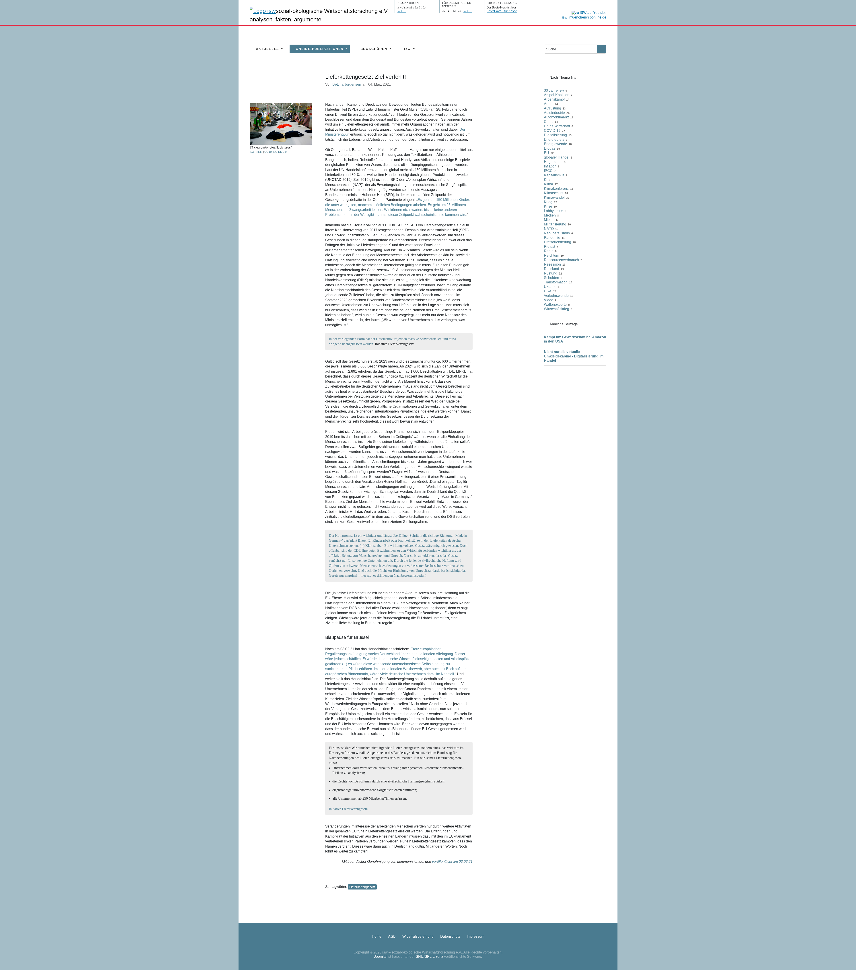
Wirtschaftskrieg (556, 309)
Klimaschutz (553, 193)
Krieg (548, 202)
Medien (550, 215)
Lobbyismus (553, 211)
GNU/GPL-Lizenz (429, 956)
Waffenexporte (555, 304)
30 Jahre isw (554, 90)
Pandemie (552, 237)
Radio (549, 251)
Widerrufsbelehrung (418, 936)
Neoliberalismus (557, 233)
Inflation (550, 166)
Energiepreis (554, 139)
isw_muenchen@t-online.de (584, 17)
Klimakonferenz (556, 188)
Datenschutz (450, 936)
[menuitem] (267, 49)
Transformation (556, 282)
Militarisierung (555, 224)
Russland (551, 269)
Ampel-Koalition (556, 95)
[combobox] (570, 49)
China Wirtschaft (557, 126)
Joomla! (380, 956)
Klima (548, 184)
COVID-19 (552, 130)
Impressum (475, 936)
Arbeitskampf (554, 99)
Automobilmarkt (556, 117)
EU (546, 153)
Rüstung (550, 273)
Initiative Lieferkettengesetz (348, 809)
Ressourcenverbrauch (561, 260)
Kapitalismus (554, 175)
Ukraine (550, 287)
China (549, 122)
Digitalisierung (555, 135)
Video (548, 300)
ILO (252, 151)
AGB (392, 936)
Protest (549, 246)
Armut (548, 104)
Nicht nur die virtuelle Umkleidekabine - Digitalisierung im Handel (573, 356)
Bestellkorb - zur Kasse (502, 11)
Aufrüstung (552, 108)
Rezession (552, 264)
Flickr (259, 151)
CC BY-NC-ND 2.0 (275, 151)
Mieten (549, 220)
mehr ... (401, 11)
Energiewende (555, 144)
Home (376, 936)
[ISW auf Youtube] (587, 12)
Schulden (551, 278)
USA (547, 291)
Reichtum (551, 255)
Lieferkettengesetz (362, 887)
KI (545, 180)
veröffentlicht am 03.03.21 (452, 861)
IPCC (548, 171)
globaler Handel (556, 157)
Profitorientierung (557, 242)
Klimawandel (554, 197)
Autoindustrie (554, 113)
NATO (549, 229)
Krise (548, 206)
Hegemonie (553, 162)
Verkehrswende (556, 295)
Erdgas (549, 148)
